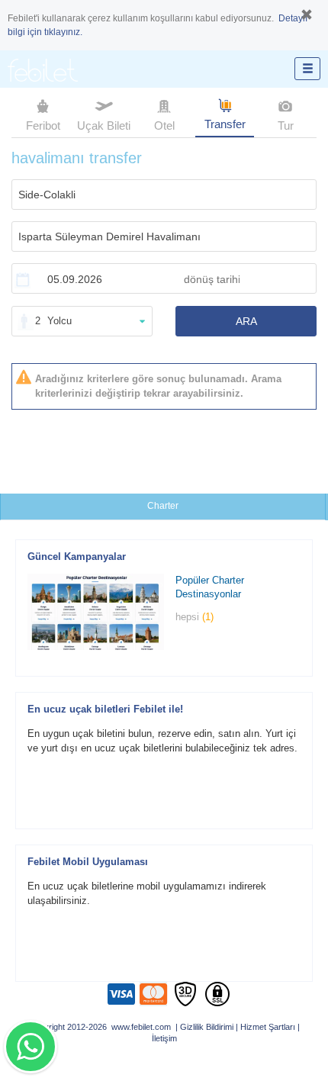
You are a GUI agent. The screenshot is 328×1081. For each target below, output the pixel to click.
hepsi (194, 617)
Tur (286, 125)
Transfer (225, 123)
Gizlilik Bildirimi (206, 1026)
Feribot (43, 125)
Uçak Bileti (103, 125)
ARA (246, 321)
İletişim (164, 1038)
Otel (164, 125)
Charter (162, 505)
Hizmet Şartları (267, 1026)
